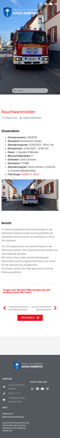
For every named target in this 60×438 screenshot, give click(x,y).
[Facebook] (46, 4)
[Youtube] (50, 4)
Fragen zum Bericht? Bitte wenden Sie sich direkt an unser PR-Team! (26, 291)
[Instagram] (56, 4)
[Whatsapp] (40, 4)
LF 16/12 (34, 174)
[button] (56, 13)
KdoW (24, 174)
